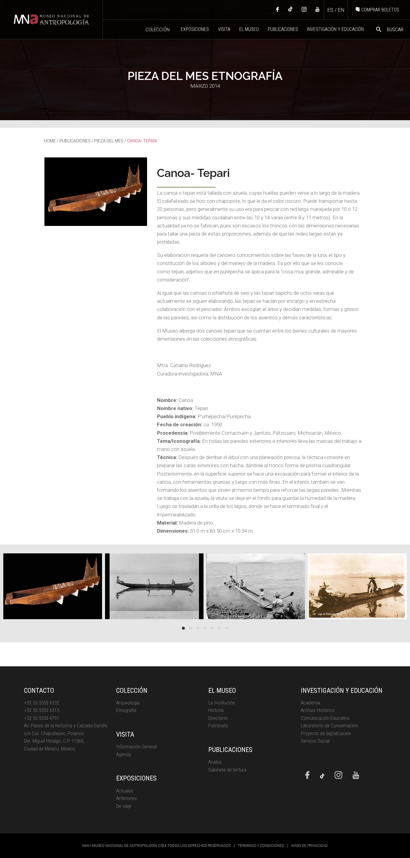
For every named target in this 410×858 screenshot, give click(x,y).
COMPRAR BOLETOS (379, 10)
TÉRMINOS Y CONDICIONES (261, 846)
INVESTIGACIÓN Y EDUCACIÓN (335, 29)
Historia (216, 710)
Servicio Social (315, 741)
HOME (50, 140)
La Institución (221, 703)
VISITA (224, 29)
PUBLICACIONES (283, 29)
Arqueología (128, 703)
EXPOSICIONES (195, 29)
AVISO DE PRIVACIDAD (309, 846)
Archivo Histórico (318, 710)
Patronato (218, 726)
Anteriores (126, 798)
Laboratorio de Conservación (329, 726)
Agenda (123, 754)
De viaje (123, 806)
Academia (310, 703)
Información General (136, 747)
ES (330, 10)
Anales (215, 762)
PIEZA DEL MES (108, 140)
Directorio (218, 718)
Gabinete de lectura (227, 770)
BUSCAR (389, 29)
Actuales (124, 791)
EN (341, 10)
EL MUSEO (249, 29)
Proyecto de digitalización (326, 733)
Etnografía (126, 710)
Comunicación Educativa (325, 718)
